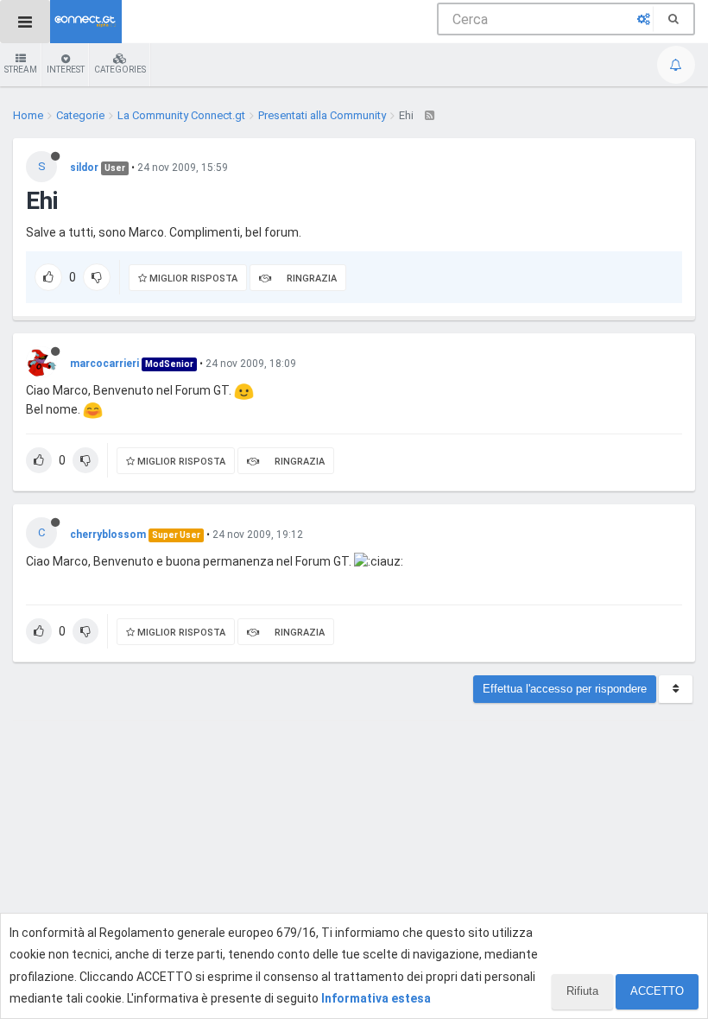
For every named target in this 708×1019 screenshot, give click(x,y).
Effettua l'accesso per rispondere (565, 688)
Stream (20, 69)
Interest (66, 69)
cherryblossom (108, 534)
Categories (120, 69)
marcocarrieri (104, 364)
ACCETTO (657, 990)
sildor (84, 167)
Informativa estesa (376, 998)
